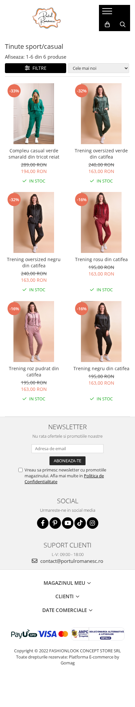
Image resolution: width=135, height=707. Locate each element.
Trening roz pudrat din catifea (34, 371)
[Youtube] (67, 523)
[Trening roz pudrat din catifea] (33, 331)
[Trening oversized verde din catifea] (101, 113)
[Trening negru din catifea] (101, 331)
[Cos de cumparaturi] (107, 24)
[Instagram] (92, 523)
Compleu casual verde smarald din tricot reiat (34, 153)
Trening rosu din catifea (101, 259)
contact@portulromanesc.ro (71, 561)
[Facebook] (42, 523)
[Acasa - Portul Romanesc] (47, 18)
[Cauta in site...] (122, 24)
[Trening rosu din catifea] (101, 222)
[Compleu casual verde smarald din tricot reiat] (33, 113)
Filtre (38, 68)
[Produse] (108, 13)
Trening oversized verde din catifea (101, 153)
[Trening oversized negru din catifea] (33, 222)
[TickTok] (80, 523)
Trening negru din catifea (101, 368)
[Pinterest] (55, 523)
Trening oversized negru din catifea (34, 262)
